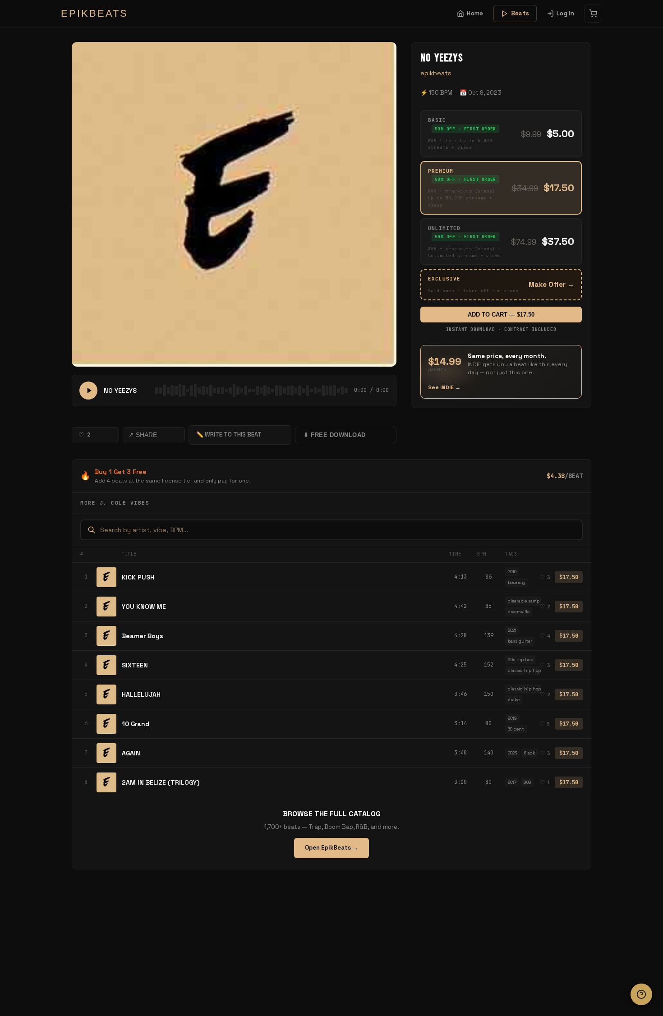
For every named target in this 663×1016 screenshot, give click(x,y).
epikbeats (435, 73)
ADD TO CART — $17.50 (501, 314)
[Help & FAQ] (641, 994)
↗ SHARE (143, 434)
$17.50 (568, 577)
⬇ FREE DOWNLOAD (335, 435)
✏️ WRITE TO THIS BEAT (229, 434)
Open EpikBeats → (331, 847)
